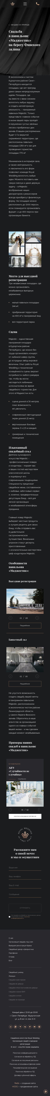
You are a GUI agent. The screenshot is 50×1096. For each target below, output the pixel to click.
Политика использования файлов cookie (25, 1064)
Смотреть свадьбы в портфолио (25, 816)
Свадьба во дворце (16, 984)
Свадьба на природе (19, 25)
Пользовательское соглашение (25, 1068)
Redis (17, 1083)
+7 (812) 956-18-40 (37, 3)
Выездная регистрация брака (20, 946)
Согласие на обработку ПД (25, 1057)
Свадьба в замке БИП (17, 992)
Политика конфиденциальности (25, 1053)
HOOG (15, 1086)
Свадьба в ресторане (17, 980)
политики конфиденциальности (20, 917)
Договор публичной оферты (25, 1075)
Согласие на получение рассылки (25, 1060)
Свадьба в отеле (15, 996)
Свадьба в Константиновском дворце (23, 988)
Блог (10, 960)
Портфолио (13, 953)
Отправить (25, 908)
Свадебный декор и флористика (21, 949)
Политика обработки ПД (25, 1072)
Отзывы (11, 957)
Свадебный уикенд (16, 972)
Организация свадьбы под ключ (21, 942)
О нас (11, 938)
